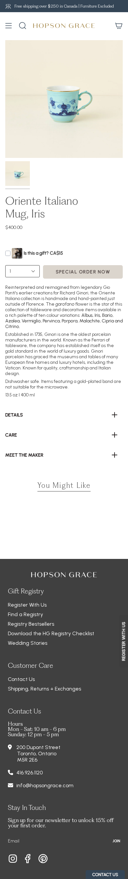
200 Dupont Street (38, 747)
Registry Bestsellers (31, 624)
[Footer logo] (64, 574)
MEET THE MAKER (24, 455)
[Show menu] (8, 25)
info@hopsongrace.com (45, 785)
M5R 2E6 (27, 760)
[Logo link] (8, 6)
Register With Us (27, 605)
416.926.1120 (29, 772)
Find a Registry (25, 614)
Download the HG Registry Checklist (51, 633)
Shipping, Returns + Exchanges (44, 689)
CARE (11, 435)
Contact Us (21, 679)
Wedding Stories (27, 643)
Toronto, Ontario (36, 753)
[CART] (119, 25)
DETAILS (14, 415)
